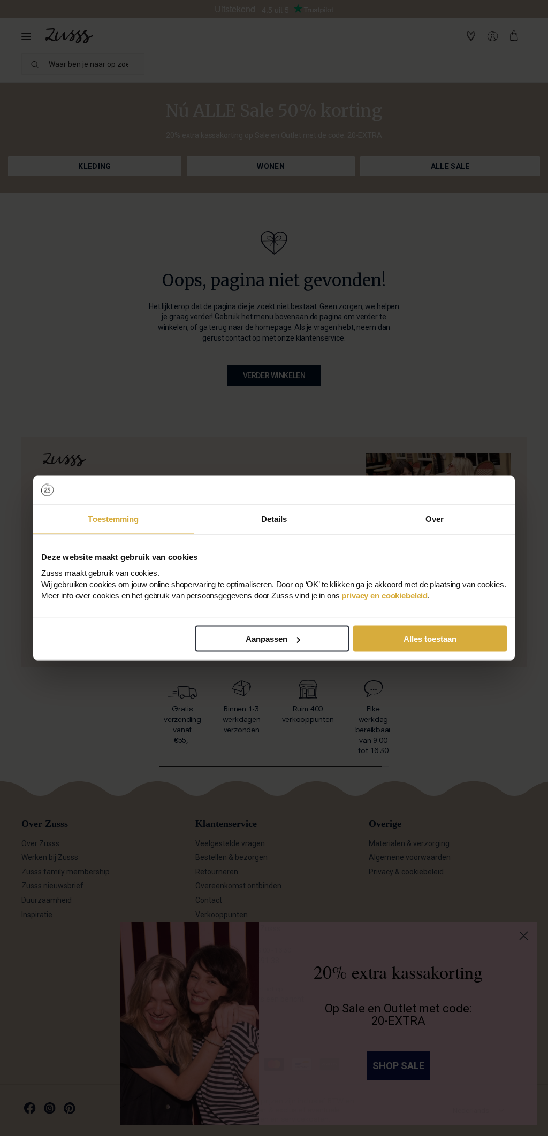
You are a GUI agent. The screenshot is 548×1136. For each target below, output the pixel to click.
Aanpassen (266, 638)
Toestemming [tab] (113, 518)
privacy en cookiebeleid (384, 595)
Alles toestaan (430, 638)
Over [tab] (434, 518)
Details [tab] (274, 518)
